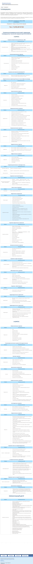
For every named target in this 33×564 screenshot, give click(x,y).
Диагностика (18, 555)
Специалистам (6, 7)
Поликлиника (11, 555)
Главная (2, 7)
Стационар (3, 555)
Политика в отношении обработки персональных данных (7, 559)
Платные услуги (25, 555)
